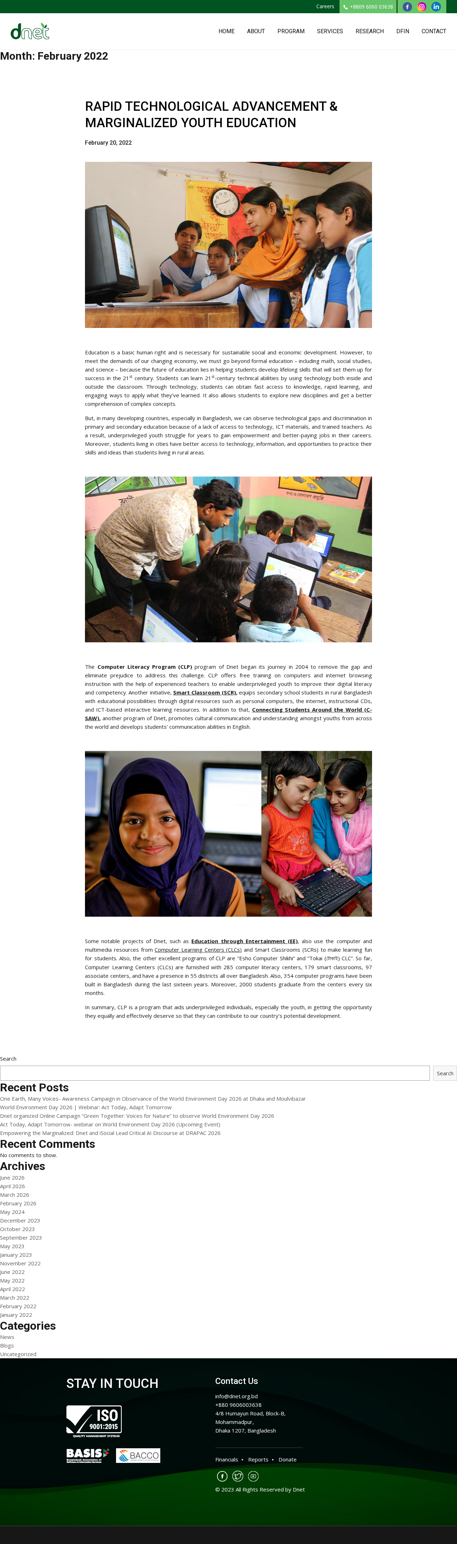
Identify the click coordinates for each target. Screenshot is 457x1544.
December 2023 (20, 1220)
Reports (258, 1459)
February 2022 (18, 1306)
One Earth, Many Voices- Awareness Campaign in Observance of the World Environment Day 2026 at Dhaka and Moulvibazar (153, 1098)
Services (330, 31)
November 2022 (20, 1263)
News (7, 1336)
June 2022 (12, 1271)
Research (370, 31)
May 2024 (12, 1211)
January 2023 (16, 1254)
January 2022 (16, 1314)
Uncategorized (18, 1354)
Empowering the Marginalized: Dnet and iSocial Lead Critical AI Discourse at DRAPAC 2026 (110, 1132)
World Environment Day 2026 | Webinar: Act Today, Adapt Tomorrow (86, 1107)
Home (227, 31)
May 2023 (12, 1246)
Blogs (7, 1345)
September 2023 (21, 1237)
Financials (226, 1459)
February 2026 (18, 1203)
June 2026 (12, 1177)
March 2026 (14, 1194)
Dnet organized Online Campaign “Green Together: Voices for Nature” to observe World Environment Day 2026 (137, 1115)
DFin (402, 31)
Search (8, 1058)
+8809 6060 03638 (371, 6)
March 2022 (14, 1297)
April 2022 (12, 1289)
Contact (434, 31)
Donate (287, 1459)
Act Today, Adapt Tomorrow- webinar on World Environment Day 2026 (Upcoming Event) (110, 1124)
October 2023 (17, 1228)
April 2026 (12, 1186)
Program (291, 31)
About (256, 31)
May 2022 (12, 1280)
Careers (325, 6)
